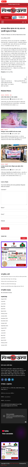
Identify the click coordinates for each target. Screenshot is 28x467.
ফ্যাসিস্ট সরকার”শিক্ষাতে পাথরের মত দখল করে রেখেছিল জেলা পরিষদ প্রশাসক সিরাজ (14, 276)
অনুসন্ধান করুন (3, 236)
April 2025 (3, 337)
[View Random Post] (23, 22)
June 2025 (3, 332)
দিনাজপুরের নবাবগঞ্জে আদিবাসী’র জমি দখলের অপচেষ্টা (11, 131)
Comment (3, 189)
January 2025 (4, 345)
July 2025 (3, 330)
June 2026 (3, 303)
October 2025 (4, 323)
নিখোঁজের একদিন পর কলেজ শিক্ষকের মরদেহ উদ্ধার (8, 281)
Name (3, 207)
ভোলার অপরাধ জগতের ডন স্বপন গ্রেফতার (9, 97)
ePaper (4, 1)
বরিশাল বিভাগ (7, 95)
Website (3, 221)
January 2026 (4, 316)
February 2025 (4, 342)
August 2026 (3, 299)
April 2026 (3, 308)
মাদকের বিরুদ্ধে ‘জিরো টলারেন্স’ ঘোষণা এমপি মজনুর (8, 279)
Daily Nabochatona (14, 463)
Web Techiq (4, 465)
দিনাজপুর (2, 129)
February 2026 (4, 313)
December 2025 (4, 318)
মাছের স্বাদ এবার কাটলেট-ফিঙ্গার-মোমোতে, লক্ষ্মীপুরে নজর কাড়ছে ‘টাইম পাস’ (12, 286)
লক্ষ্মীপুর (11, 72)
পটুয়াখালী (6, 164)
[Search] (25, 22)
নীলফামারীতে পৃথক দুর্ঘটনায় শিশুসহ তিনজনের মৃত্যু (8, 283)
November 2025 (4, 320)
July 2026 (3, 301)
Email (2, 214)
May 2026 (3, 306)
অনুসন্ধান (23, 238)
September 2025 (4, 325)
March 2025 (3, 340)
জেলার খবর (8, 72)
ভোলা (10, 95)
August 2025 (3, 328)
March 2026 (3, 311)
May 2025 (3, 335)
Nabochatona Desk (21, 34)
